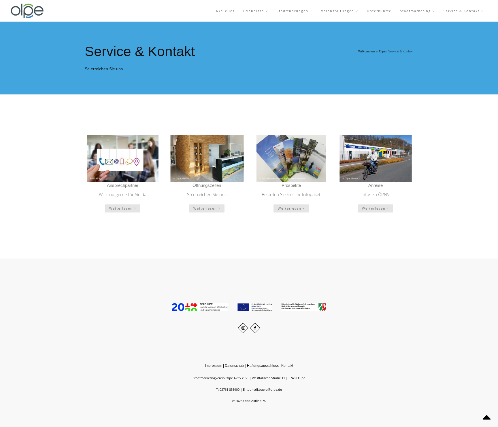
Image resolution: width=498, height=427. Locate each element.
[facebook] (255, 327)
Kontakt (287, 366)
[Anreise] (376, 158)
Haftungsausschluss (263, 366)
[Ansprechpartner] (123, 158)
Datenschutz (234, 366)
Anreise (375, 185)
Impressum (213, 366)
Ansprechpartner (122, 185)
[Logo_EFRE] (200, 306)
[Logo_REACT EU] (255, 306)
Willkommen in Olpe (372, 51)
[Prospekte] (291, 158)
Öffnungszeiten (207, 185)
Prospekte (291, 185)
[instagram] (243, 327)
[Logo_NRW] (304, 306)
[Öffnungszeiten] (207, 158)
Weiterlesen (121, 208)
